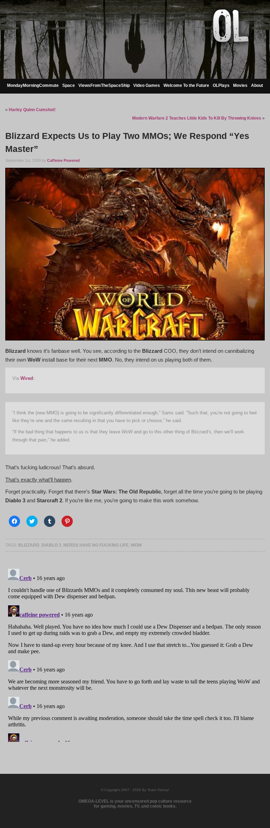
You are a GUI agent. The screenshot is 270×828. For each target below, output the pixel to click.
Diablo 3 (51, 545)
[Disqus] (134, 654)
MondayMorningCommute (33, 85)
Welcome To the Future (186, 85)
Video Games (146, 85)
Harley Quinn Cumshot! (32, 109)
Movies (240, 85)
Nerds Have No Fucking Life (96, 545)
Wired (26, 378)
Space (68, 85)
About (257, 85)
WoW (136, 545)
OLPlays (221, 85)
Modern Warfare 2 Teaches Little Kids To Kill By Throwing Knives (196, 118)
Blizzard (28, 545)
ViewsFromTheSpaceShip (104, 85)
